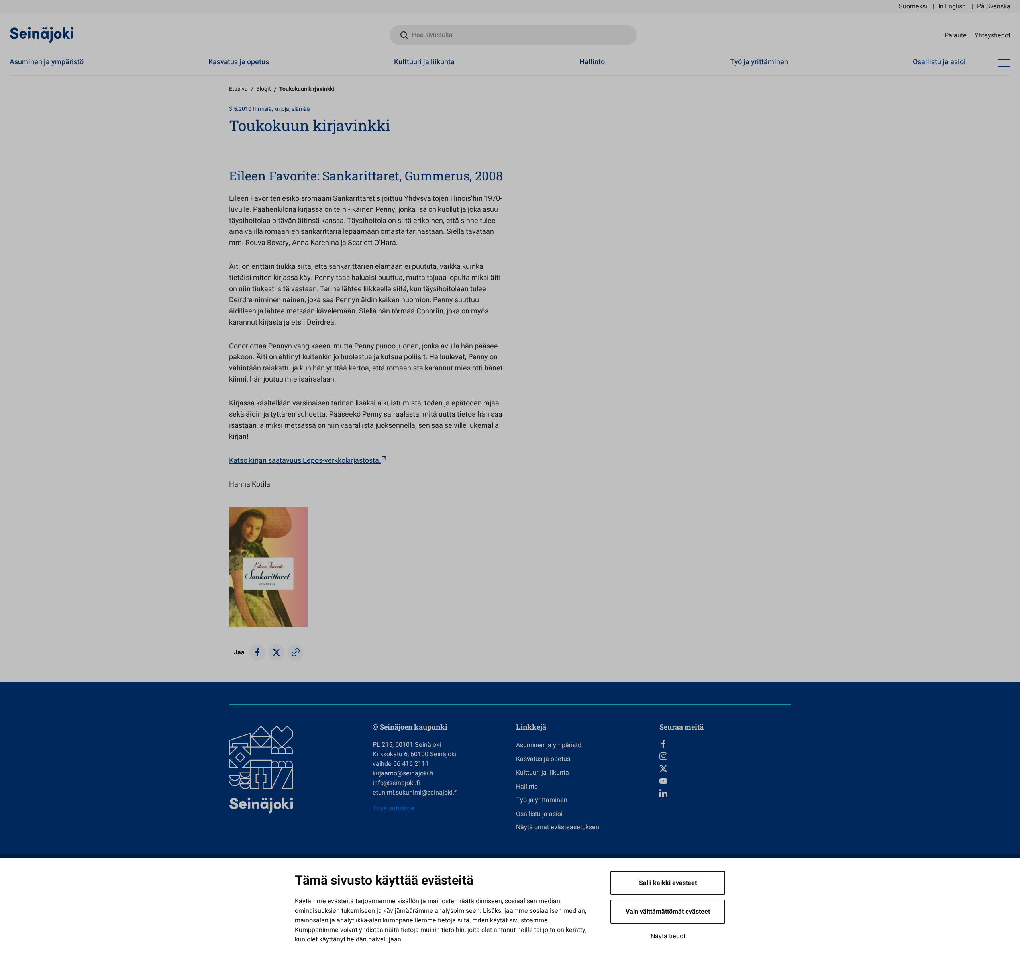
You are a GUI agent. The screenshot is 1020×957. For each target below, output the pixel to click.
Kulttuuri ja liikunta (424, 62)
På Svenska (993, 6)
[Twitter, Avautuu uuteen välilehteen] (725, 769)
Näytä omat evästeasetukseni (558, 827)
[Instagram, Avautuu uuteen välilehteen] (725, 756)
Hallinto (592, 62)
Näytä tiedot (668, 936)
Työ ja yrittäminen (759, 62)
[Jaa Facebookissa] (257, 652)
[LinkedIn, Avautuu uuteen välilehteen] (725, 793)
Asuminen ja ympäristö (47, 62)
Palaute (956, 35)
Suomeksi (913, 6)
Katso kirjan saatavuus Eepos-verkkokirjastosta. (305, 460)
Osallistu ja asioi (939, 62)
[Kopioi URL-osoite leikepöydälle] (296, 652)
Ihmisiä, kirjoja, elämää (281, 109)
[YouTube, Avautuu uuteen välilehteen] (725, 781)
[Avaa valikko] (1004, 63)
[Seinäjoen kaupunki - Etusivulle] (42, 34)
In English (952, 6)
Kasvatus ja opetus (238, 62)
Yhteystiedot (992, 35)
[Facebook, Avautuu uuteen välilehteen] (725, 744)
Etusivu (238, 89)
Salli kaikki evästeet (668, 883)
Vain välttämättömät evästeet (668, 911)
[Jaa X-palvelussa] (276, 652)
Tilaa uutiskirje (393, 808)
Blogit (263, 89)
